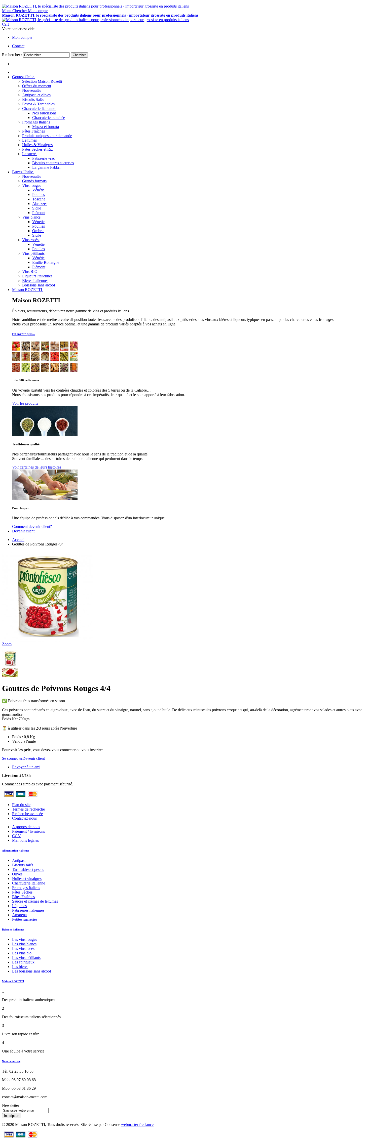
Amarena (19, 915)
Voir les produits (25, 403)
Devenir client (33, 758)
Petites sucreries (24, 919)
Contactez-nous (24, 818)
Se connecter (12, 758)
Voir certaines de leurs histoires (36, 467)
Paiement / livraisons (28, 831)
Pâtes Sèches (22, 892)
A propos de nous (26, 827)
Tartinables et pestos (28, 869)
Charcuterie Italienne (28, 883)
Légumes (19, 906)
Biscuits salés (22, 865)
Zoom (7, 644)
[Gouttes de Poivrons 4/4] (10, 665)
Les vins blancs (24, 944)
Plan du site (21, 804)
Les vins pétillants (26, 957)
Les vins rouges (24, 939)
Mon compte (22, 37)
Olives (17, 874)
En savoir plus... (23, 334)
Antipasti (19, 860)
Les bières (20, 966)
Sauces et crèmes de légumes (35, 901)
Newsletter (10, 1105)
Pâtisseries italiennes (28, 910)
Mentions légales (25, 840)
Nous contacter (11, 1061)
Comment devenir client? (32, 526)
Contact (18, 46)
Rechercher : (12, 55)
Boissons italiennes (13, 929)
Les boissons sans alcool (31, 971)
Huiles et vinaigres (27, 878)
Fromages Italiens (26, 887)
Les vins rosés (23, 948)
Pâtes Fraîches (23, 897)
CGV (16, 836)
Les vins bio (21, 953)
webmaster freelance (137, 1124)
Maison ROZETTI (13, 981)
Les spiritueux (23, 962)
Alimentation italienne (15, 850)
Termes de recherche (28, 809)
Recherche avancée (27, 814)
